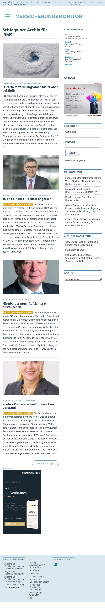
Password (70, 141)
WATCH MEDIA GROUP (16, 4)
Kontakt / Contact (37, 576)
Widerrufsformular (12, 588)
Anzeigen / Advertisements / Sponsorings (37, 565)
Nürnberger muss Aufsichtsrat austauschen (24, 305)
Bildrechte (34, 598)
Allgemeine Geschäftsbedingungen (15, 572)
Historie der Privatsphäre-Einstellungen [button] (35, 587)
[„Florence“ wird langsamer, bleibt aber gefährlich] (31, 60)
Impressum (34, 573)
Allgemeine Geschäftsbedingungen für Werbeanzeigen (15, 566)
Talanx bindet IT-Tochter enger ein (27, 199)
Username (70, 131)
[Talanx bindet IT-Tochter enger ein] (31, 172)
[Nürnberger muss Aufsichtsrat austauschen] (31, 277)
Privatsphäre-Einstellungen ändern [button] (39, 580)
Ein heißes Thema (74, 250)
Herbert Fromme (11, 195)
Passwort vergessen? (76, 160)
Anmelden (75, 4)
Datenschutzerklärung (14, 584)
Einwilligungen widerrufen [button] (36, 594)
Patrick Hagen (31, 195)
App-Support (35, 570)
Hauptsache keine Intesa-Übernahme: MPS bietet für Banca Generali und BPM (82, 258)
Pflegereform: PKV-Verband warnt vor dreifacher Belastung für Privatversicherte (82, 222)
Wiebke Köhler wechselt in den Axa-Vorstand (28, 406)
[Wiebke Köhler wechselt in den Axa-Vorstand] (31, 378)
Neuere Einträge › (45, 463)
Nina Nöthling (10, 300)
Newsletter (95, 2)
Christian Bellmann (13, 83)
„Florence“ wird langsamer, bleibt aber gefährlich (30, 88)
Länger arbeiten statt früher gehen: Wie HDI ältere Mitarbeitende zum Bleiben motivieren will (83, 181)
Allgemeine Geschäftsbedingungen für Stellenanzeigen (15, 579)
